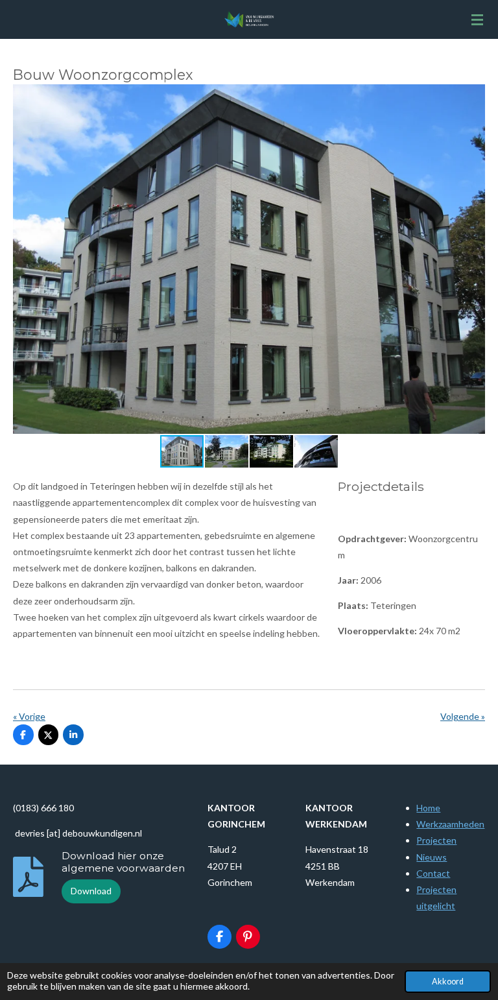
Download (91, 890)
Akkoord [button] (448, 981)
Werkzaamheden (450, 823)
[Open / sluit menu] (477, 19)
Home (428, 807)
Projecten (436, 840)
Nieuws (431, 857)
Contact (433, 873)
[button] (473, 96)
